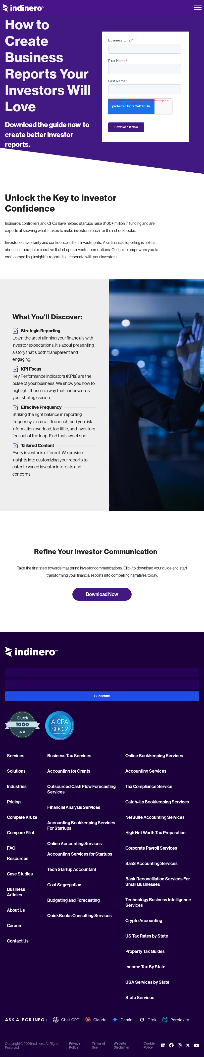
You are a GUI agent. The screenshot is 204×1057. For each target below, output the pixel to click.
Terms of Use (98, 1046)
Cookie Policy (149, 1046)
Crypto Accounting (143, 920)
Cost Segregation (64, 885)
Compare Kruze (22, 817)
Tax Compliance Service (148, 786)
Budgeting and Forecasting (73, 900)
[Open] (198, 8)
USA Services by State (147, 982)
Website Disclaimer (122, 1046)
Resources (17, 858)
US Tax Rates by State (146, 936)
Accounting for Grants (68, 771)
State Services (139, 997)
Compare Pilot (20, 832)
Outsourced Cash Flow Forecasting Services (81, 789)
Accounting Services (145, 771)
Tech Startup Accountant (71, 869)
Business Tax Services (69, 755)
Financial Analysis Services (73, 807)
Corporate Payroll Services (151, 848)
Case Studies (20, 874)
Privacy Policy (74, 1046)
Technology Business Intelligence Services (158, 902)
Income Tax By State (145, 967)
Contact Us (18, 941)
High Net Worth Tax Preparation (155, 832)
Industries (17, 786)
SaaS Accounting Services (151, 863)
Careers (14, 925)
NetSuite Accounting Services (155, 817)
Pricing (14, 802)
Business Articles (16, 892)
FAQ (11, 848)
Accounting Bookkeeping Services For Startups (81, 825)
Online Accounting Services (74, 843)
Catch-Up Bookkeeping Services (157, 802)
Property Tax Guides (145, 951)
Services (15, 755)
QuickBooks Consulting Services (79, 915)
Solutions (16, 771)
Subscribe (102, 696)
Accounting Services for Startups (79, 854)
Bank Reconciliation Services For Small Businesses (157, 881)
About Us (16, 910)
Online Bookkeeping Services (154, 755)
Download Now (102, 594)
